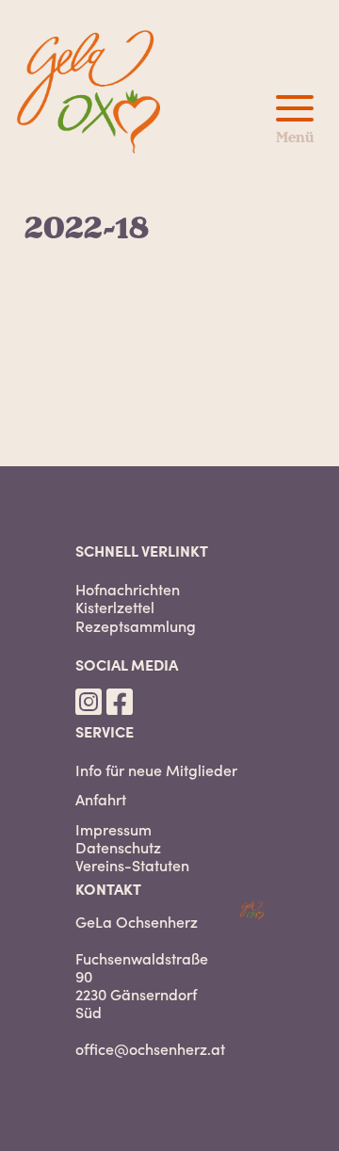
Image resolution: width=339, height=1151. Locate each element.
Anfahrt (100, 799)
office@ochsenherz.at (150, 1048)
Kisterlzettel (114, 607)
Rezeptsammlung (135, 626)
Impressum (113, 829)
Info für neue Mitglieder (156, 770)
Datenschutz (118, 847)
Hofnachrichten (127, 589)
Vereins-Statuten (132, 865)
